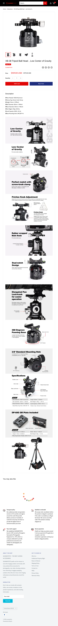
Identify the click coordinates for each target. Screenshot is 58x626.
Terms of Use (35, 566)
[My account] (50, 3)
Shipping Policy (35, 563)
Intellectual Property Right (38, 558)
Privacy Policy (35, 573)
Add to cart (17, 83)
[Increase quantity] (20, 78)
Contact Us (34, 568)
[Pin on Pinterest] (46, 67)
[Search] (45, 3)
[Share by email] (52, 67)
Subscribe (7, 601)
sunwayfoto (8, 67)
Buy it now (41, 83)
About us (34, 556)
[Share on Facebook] (43, 67)
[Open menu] (4, 3)
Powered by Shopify (7, 621)
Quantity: (7, 78)
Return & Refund (36, 561)
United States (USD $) (9, 608)
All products (10, 9)
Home (4, 9)
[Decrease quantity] (12, 78)
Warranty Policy (36, 575)
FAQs (33, 570)
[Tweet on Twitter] (49, 67)
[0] (54, 3)
